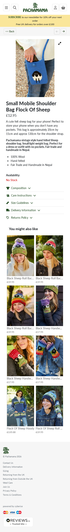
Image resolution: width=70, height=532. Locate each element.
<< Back (9, 31)
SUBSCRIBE (14, 17)
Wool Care (8, 482)
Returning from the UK (13, 474)
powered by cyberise (13, 506)
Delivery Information (13, 466)
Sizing (6, 470)
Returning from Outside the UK (18, 478)
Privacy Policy (9, 490)
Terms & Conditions (12, 494)
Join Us (6, 486)
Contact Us (8, 462)
